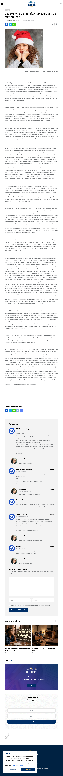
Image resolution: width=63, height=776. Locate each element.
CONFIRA (31, 685)
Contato (46, 768)
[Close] (35, 752)
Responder (51, 429)
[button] (54, 621)
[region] (20, 762)
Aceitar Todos (27, 769)
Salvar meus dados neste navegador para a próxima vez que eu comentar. (30, 605)
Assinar (31, 721)
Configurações (12, 769)
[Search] (61, 4)
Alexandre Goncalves (13, 20)
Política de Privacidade (18, 765)
